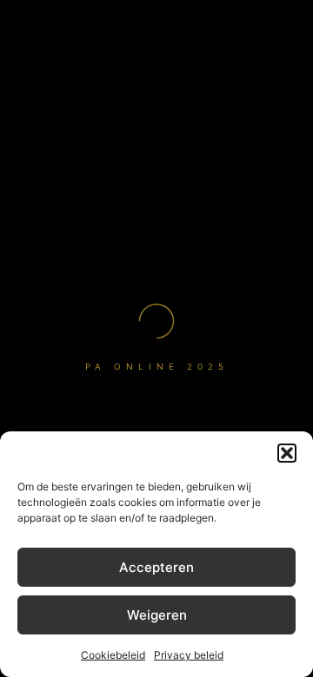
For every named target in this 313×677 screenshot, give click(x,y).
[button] (287, 453)
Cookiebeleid (113, 654)
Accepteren (156, 567)
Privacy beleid (188, 654)
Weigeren (157, 615)
